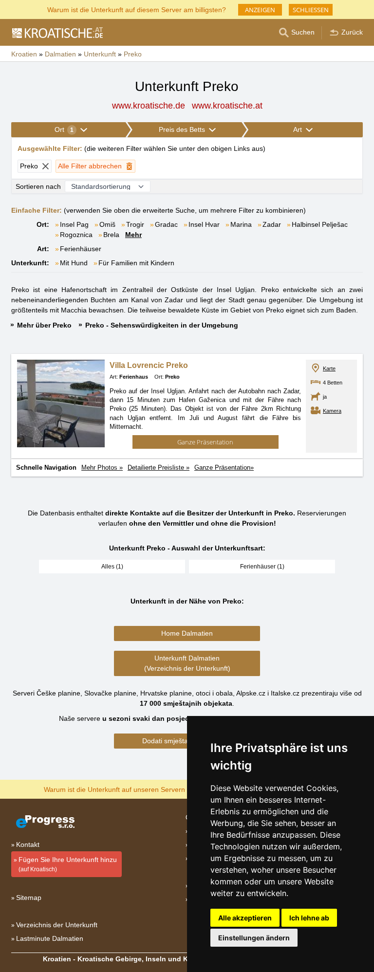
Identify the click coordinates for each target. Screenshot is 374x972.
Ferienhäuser (80, 249)
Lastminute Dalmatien (49, 938)
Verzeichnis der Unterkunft (56, 925)
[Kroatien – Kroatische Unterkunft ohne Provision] (57, 33)
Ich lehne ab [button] (309, 918)
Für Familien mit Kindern (136, 263)
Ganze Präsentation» (224, 467)
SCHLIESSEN (311, 9)
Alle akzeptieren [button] (245, 918)
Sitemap (28, 897)
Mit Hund (74, 263)
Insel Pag (74, 224)
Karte (329, 368)
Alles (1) (112, 566)
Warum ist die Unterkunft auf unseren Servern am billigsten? (136, 789)
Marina (241, 224)
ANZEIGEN (260, 9)
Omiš (107, 224)
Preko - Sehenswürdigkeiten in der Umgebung (161, 325)
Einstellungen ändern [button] (254, 938)
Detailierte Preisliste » (158, 467)
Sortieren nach (38, 186)
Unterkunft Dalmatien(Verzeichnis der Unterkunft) (187, 663)
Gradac (166, 224)
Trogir (135, 224)
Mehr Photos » (102, 467)
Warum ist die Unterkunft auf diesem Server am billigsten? (136, 9)
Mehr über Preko (44, 325)
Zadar (271, 224)
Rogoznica (76, 234)
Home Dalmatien (187, 633)
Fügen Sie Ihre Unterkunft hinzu (68, 864)
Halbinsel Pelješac (320, 224)
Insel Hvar (204, 224)
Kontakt (27, 844)
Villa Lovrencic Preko (149, 365)
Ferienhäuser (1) (262, 566)
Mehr (133, 234)
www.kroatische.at (227, 105)
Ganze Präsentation (205, 442)
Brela (111, 234)
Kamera (332, 411)
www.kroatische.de (148, 105)
